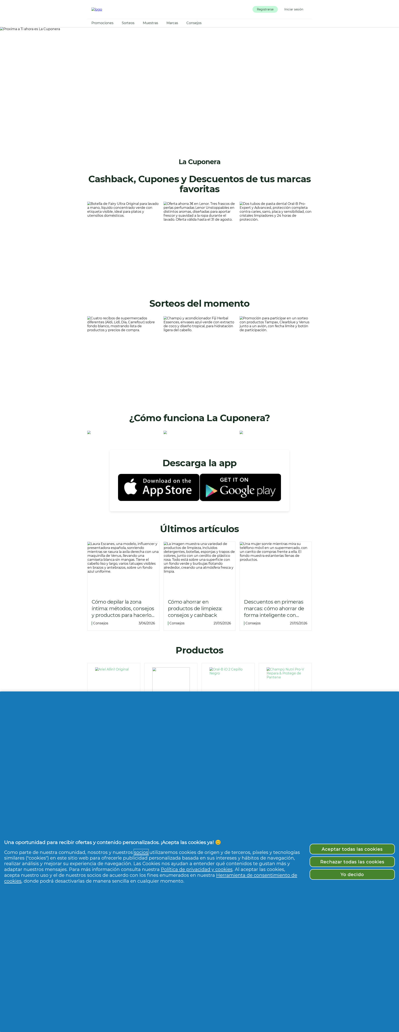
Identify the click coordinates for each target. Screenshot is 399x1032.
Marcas (172, 23)
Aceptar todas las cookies (352, 849)
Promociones (102, 23)
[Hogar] (96, 9)
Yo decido (352, 874)
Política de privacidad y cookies (197, 869)
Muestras (150, 23)
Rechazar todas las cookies (352, 861)
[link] (123, 243)
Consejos (194, 23)
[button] (265, 9)
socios (141, 852)
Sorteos (128, 23)
